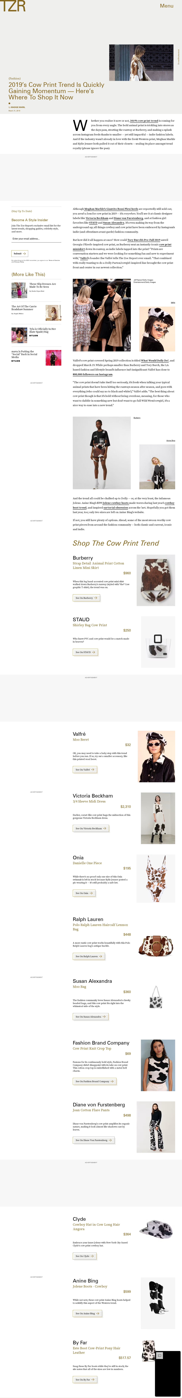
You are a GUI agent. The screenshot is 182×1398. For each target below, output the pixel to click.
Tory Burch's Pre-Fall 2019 (143, 240)
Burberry (137, 418)
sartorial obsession (116, 507)
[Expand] (158, 1353)
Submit (17, 253)
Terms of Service (54, 260)
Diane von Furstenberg (128, 218)
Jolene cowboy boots (116, 503)
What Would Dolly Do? (155, 360)
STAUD (93, 222)
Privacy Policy (19, 262)
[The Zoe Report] (12, 5)
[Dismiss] (177, 1353)
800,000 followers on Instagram (92, 374)
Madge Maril (18, 107)
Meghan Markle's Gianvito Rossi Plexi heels (111, 209)
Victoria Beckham (97, 218)
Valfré (84, 258)
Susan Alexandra (113, 222)
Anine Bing (171, 440)
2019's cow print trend (144, 120)
